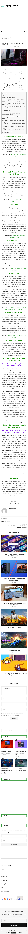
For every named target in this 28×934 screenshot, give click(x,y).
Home (2, 37)
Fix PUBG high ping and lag (14, 627)
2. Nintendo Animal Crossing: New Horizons (13, 102)
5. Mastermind (6, 110)
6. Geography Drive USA (8, 114)
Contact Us (4, 876)
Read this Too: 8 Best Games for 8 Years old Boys (15, 100)
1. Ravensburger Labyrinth (9, 97)
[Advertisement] (14, 20)
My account (4, 880)
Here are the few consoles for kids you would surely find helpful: (14, 130)
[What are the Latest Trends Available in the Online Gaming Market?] (14, 592)
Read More (19, 932)
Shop (2, 887)
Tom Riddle (9, 46)
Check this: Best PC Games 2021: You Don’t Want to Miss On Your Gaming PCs (17, 113)
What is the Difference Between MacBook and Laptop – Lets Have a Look (20, 752)
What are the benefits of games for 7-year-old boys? (14, 121)
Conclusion (6, 132)
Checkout (3, 872)
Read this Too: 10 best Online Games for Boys (16, 103)
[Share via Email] (18, 503)
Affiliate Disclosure (6, 865)
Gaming (8, 37)
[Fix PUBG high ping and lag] (14, 617)
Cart (2, 869)
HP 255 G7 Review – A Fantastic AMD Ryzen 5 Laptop (7, 770)
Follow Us (3, 820)
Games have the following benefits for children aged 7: (15, 124)
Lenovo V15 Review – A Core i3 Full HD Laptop (20, 769)
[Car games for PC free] (14, 640)
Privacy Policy (4, 884)
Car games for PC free (14, 650)
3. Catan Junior (6, 104)
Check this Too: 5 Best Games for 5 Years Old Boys (16, 107)
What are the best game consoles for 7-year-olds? (13, 127)
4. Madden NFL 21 (7, 109)
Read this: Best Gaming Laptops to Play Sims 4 (16, 117)
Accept (13, 932)
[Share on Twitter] (15, 503)
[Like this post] (11, 503)
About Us (3, 861)
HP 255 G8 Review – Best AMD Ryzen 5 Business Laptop (6, 751)
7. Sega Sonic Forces (8, 118)
